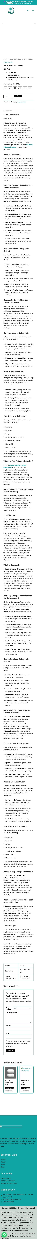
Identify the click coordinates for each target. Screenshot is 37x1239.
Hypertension (12, 59)
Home (5, 59)
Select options (10, 1088)
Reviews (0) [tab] (7, 118)
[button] (28, 10)
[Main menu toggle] (33, 10)
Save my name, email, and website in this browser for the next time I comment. (18, 1043)
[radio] (5, 88)
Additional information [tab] (11, 115)
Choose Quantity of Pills (12, 84)
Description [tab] (7, 111)
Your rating (8, 1008)
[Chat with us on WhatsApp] (4, 1235)
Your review (11, 1013)
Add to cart (18, 96)
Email (8, 1033)
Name (8, 1025)
